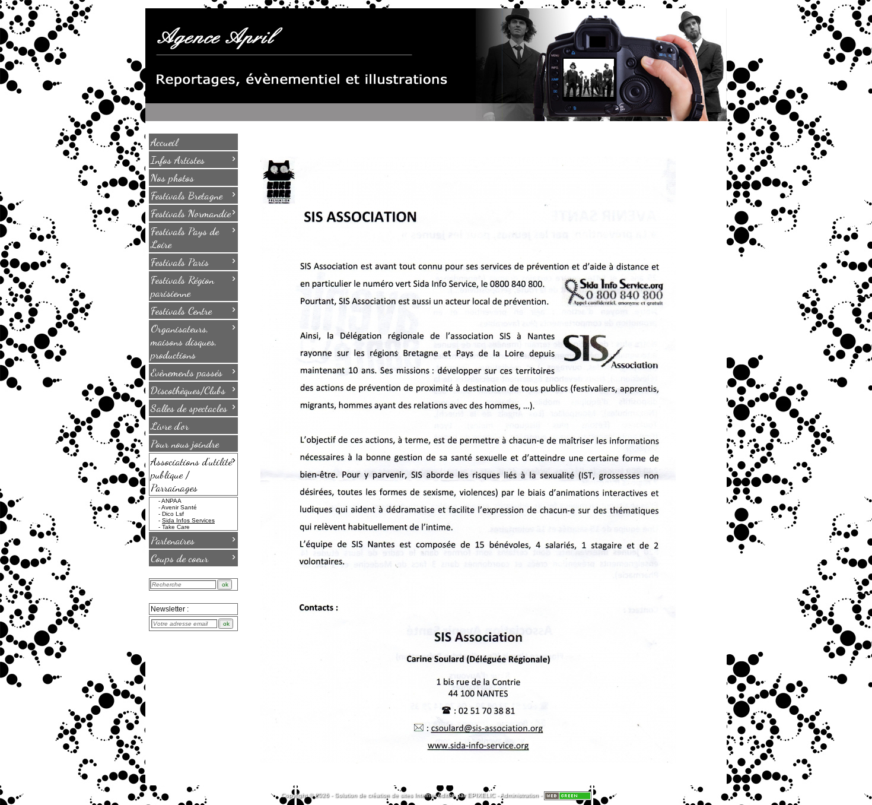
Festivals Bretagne (193, 195)
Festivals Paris (193, 261)
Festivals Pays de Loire (193, 237)
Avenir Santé (179, 507)
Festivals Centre (193, 310)
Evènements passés (193, 372)
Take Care (176, 527)
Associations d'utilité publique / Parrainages (193, 474)
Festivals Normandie (193, 212)
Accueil (164, 141)
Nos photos (172, 177)
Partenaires (193, 540)
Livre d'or (170, 425)
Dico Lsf (173, 514)
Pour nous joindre (185, 443)
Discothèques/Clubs (193, 389)
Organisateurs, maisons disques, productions (193, 341)
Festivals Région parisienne (193, 285)
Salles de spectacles (193, 407)
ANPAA (171, 500)
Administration (519, 795)
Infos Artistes (193, 159)
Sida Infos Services (188, 520)
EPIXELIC (481, 795)
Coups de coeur (193, 557)
